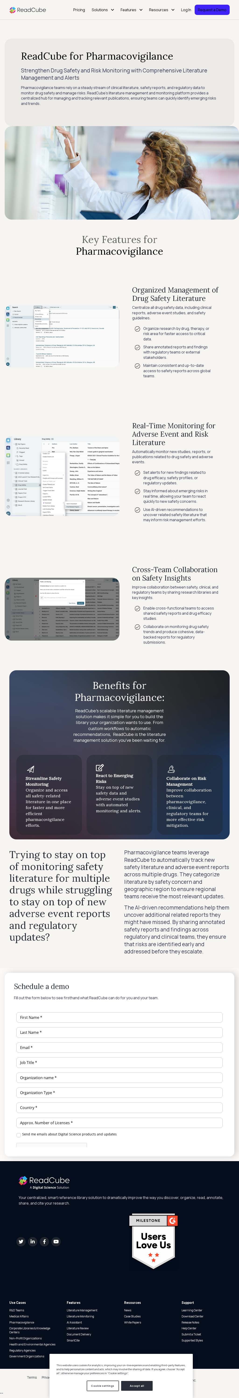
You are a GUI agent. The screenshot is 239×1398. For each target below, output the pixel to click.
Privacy (47, 1377)
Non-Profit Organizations (25, 1338)
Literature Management (82, 1310)
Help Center (189, 1328)
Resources (158, 9)
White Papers (132, 1322)
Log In (186, 9)
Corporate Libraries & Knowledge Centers (29, 1330)
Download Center (193, 1316)
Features (128, 9)
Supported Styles (192, 1340)
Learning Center (192, 1310)
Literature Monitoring (80, 1316)
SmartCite (73, 1340)
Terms (32, 1377)
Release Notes (190, 1322)
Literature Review (78, 1328)
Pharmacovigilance (21, 1322)
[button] (21, 1241)
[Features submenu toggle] (141, 10)
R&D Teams (16, 1310)
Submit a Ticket (191, 1334)
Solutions (100, 9)
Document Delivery (79, 1334)
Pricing (79, 9)
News (127, 1310)
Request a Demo (212, 9)
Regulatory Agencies (22, 1350)
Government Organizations (26, 1356)
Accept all (137, 1385)
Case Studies (132, 1316)
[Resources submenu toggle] (173, 10)
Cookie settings (102, 1385)
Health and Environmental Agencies (32, 1344)
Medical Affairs (18, 1316)
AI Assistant (74, 1322)
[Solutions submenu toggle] (112, 10)
